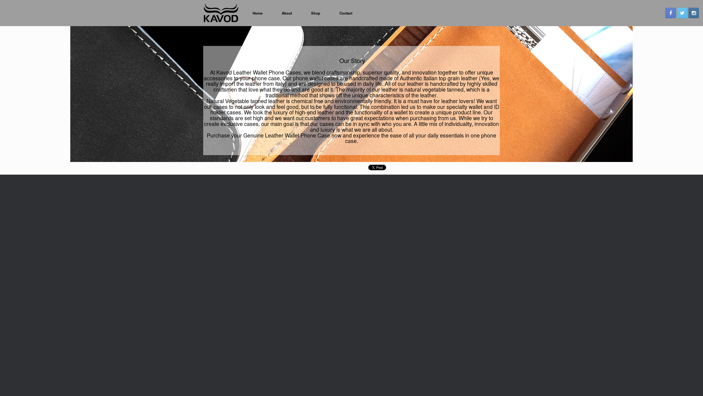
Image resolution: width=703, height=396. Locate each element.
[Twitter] (682, 13)
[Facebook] (670, 13)
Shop (315, 13)
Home (258, 13)
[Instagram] (693, 13)
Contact (345, 13)
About (287, 13)
